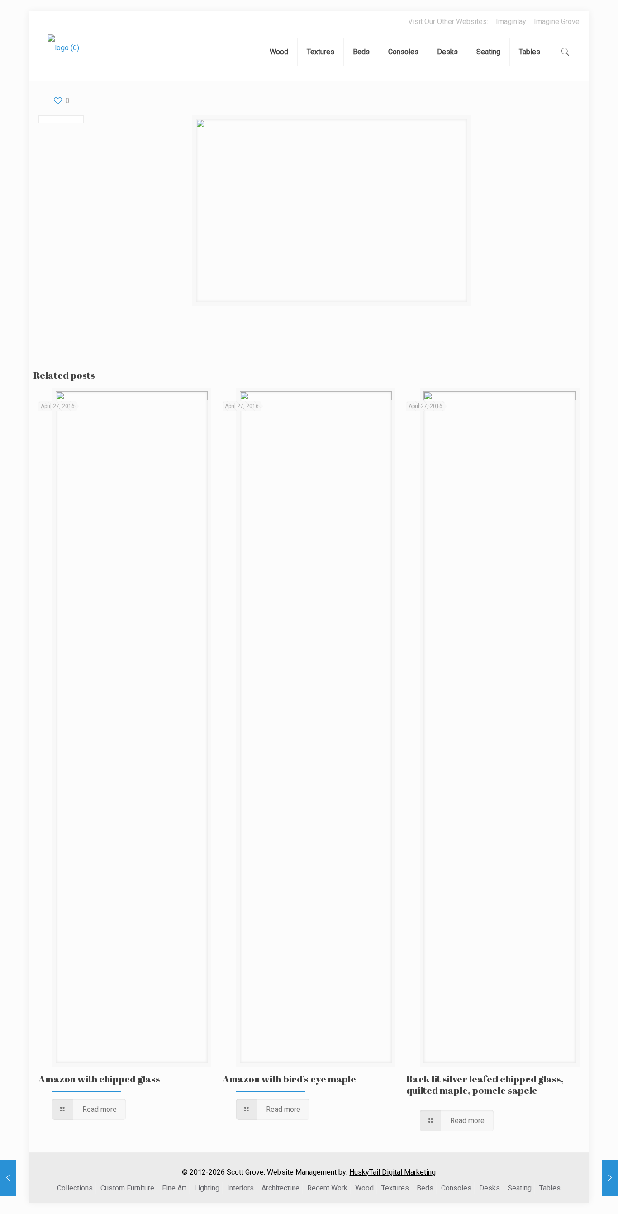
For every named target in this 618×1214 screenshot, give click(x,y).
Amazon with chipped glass (99, 1078)
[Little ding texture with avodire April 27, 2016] (610, 1178)
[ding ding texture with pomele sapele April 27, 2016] (8, 1178)
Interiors (240, 1188)
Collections (75, 1188)
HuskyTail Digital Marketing (392, 1172)
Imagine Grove (557, 21)
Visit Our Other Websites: (448, 21)
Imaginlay (511, 21)
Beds (425, 1188)
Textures (395, 1188)
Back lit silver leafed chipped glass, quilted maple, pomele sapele (485, 1084)
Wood (364, 1188)
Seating (520, 1188)
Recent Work (327, 1188)
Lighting (206, 1188)
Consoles (456, 1188)
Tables (550, 1188)
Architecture (280, 1188)
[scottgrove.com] (63, 54)
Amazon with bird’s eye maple (289, 1078)
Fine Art (174, 1188)
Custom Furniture (127, 1188)
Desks (489, 1188)
